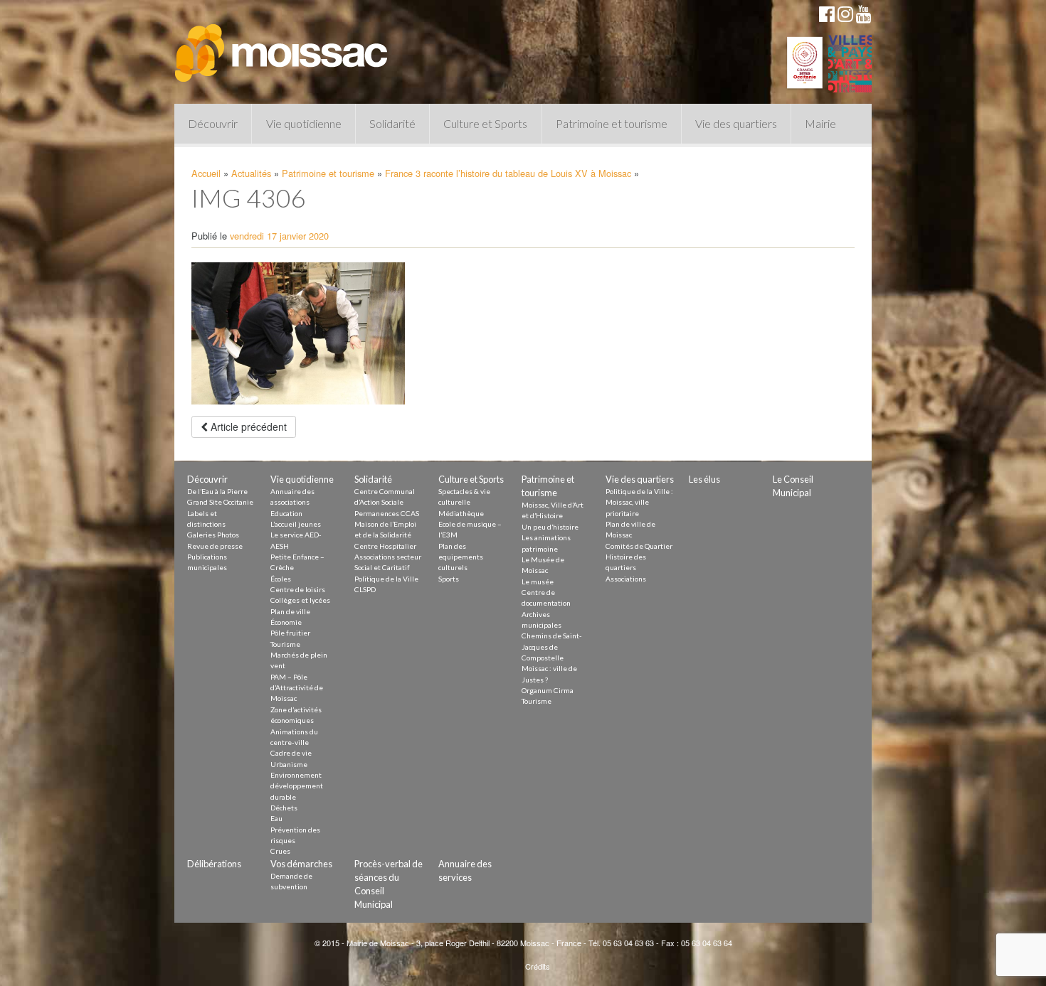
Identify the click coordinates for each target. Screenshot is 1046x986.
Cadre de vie (291, 753)
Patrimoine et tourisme (611, 123)
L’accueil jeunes (295, 524)
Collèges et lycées (300, 600)
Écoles (280, 578)
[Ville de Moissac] (282, 46)
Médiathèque (461, 513)
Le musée (538, 581)
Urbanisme (288, 764)
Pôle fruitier (290, 632)
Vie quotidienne (304, 123)
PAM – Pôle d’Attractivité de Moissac (296, 687)
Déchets (283, 807)
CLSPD (365, 589)
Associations (626, 578)
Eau (276, 818)
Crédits (537, 966)
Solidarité (392, 123)
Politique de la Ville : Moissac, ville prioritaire (639, 502)
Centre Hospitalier (385, 546)
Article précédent (247, 426)
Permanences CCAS (386, 513)
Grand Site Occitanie (220, 502)
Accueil (206, 173)
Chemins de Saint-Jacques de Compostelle (552, 646)
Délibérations (214, 863)
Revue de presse (215, 546)
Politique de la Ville (386, 578)
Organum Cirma (548, 690)
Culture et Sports (485, 123)
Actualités (251, 173)
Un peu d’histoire (550, 527)
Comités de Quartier (639, 546)
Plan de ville (290, 611)
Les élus (704, 479)
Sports (448, 578)
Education (286, 513)
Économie (286, 622)
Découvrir (213, 123)
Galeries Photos (213, 534)
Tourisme (285, 644)
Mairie (820, 123)
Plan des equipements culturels (460, 557)
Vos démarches (301, 863)
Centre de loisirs (297, 589)
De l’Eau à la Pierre (217, 491)
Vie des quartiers (736, 123)
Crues (280, 851)
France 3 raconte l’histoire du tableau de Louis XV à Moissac (508, 173)
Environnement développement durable (296, 786)
